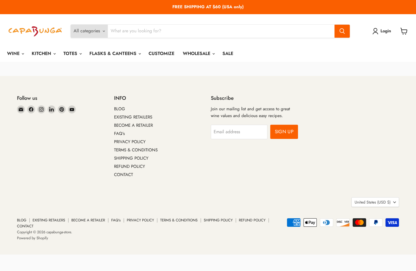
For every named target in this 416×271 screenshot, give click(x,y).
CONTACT (123, 175)
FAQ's (119, 133)
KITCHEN (42, 53)
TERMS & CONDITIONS (136, 150)
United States (373, 202)
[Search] (342, 31)
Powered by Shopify (32, 238)
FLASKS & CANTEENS (113, 53)
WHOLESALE (197, 53)
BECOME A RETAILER (133, 125)
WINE (14, 53)
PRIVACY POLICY (129, 142)
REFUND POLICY (129, 166)
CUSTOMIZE (161, 53)
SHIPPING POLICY (131, 158)
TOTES (71, 53)
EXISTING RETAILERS (133, 117)
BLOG (119, 109)
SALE (227, 53)
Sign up (284, 131)
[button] (382, 31)
